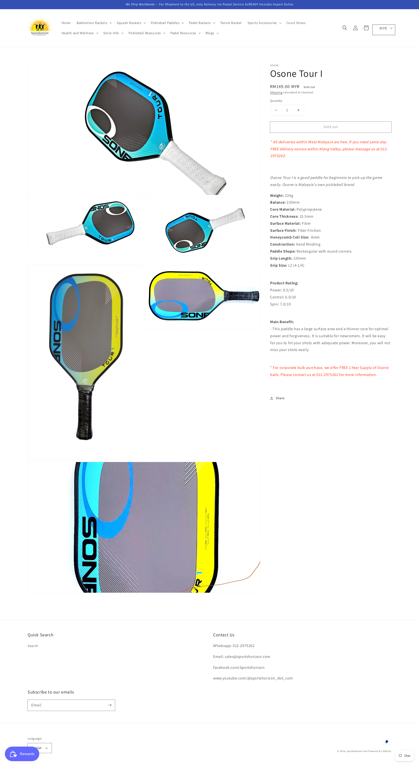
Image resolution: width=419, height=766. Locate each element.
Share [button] (280, 398)
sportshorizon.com (357, 751)
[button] (344, 28)
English (37, 748)
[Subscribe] (109, 705)
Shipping (276, 92)
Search (33, 646)
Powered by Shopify (379, 751)
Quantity (276, 101)
